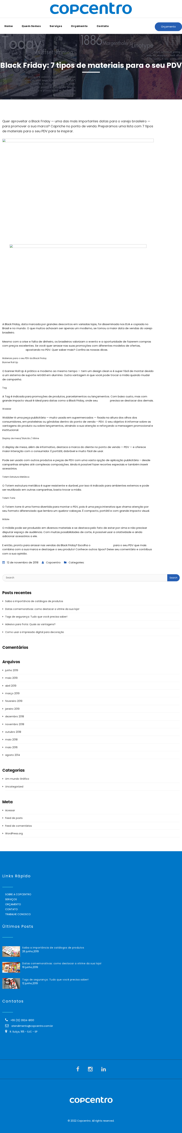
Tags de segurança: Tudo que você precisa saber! (36, 616)
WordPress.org (14, 833)
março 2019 (12, 693)
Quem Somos (31, 26)
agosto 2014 (12, 755)
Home (8, 26)
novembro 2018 (14, 724)
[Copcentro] (91, 9)
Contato (103, 26)
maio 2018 (11, 739)
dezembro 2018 (14, 716)
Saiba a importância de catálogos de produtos (34, 601)
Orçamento (79, 26)
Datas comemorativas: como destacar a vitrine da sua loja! (42, 609)
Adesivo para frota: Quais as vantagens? (30, 624)
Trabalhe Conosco (18, 914)
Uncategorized (14, 786)
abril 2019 (10, 686)
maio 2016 (11, 747)
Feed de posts (14, 818)
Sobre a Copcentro (18, 894)
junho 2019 (11, 670)
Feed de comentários (18, 826)
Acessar (10, 810)
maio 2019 (11, 678)
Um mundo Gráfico (97, 562)
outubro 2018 (13, 732)
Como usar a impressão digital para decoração (34, 632)
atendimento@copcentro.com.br (32, 1026)
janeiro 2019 (12, 709)
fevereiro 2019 (13, 701)
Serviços (56, 26)
